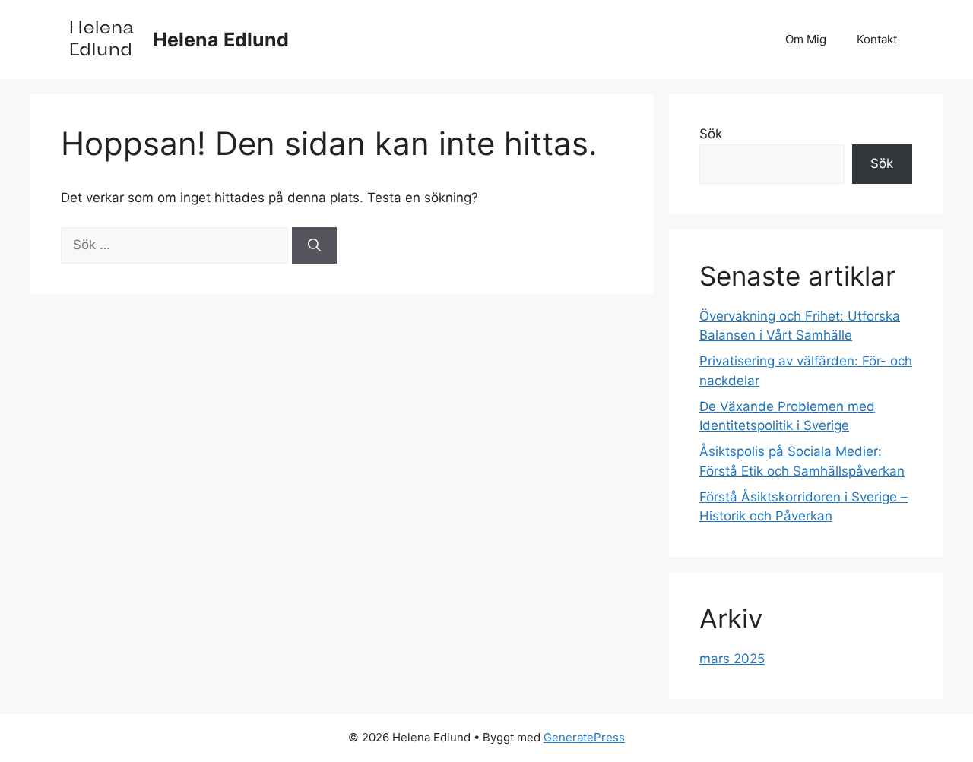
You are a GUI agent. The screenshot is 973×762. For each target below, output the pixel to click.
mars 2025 (732, 658)
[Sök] (314, 245)
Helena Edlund (221, 39)
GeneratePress (584, 737)
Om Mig (805, 39)
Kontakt (877, 39)
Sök (710, 133)
